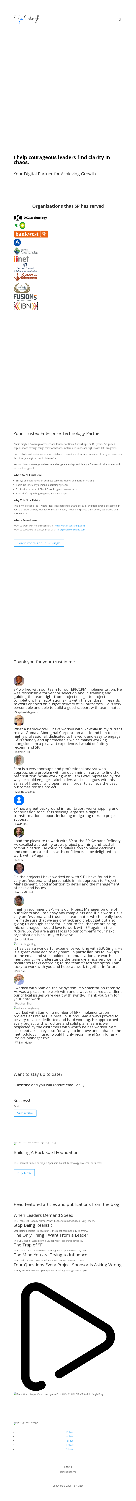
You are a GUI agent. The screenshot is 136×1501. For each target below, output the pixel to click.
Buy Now (24, 1172)
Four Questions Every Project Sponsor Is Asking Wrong (68, 1265)
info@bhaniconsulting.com (71, 529)
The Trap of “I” (28, 1245)
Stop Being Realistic (33, 1225)
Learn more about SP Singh (38, 543)
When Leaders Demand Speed (43, 1215)
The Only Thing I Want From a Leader (51, 1235)
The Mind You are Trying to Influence (50, 1255)
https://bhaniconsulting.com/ (70, 525)
